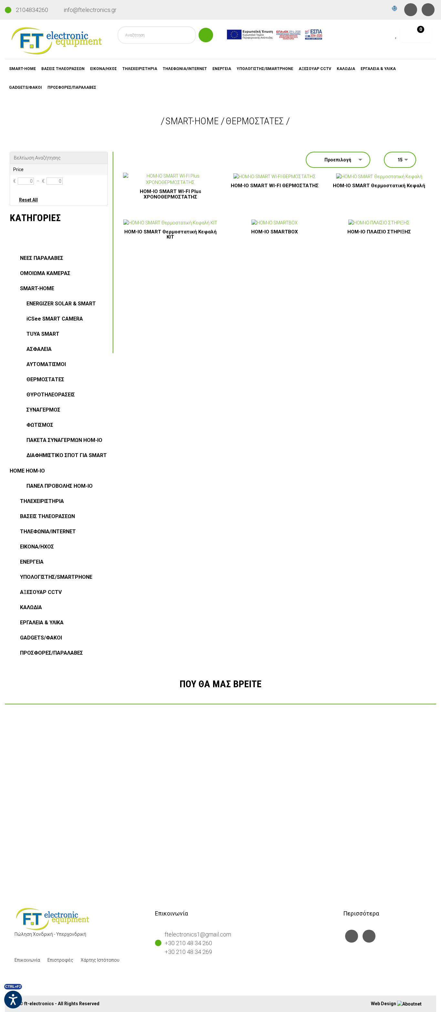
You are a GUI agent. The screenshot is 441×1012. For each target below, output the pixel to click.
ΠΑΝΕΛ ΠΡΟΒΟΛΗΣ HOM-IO (59, 486)
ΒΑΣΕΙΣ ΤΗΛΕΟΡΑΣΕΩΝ (63, 68)
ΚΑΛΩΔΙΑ (346, 68)
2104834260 (32, 9)
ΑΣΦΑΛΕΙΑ (39, 349)
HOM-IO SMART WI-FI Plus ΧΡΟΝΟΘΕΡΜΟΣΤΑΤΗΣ (170, 194)
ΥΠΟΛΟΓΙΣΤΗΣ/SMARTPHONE (265, 68)
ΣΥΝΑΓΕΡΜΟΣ (43, 410)
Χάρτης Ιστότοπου (100, 960)
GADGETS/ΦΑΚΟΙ (25, 87)
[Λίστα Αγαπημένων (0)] (396, 35)
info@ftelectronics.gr (90, 9)
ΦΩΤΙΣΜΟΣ (39, 425)
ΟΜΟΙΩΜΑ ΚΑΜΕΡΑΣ (45, 273)
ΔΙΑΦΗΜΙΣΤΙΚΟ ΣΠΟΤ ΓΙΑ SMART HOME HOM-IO (58, 463)
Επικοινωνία (27, 960)
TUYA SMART (42, 334)
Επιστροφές (60, 960)
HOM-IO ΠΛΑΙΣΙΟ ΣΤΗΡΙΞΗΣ (379, 232)
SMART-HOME (22, 68)
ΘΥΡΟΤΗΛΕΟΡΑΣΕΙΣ (50, 395)
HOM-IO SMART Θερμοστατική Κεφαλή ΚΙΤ (170, 234)
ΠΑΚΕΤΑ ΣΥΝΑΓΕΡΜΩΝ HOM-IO (64, 440)
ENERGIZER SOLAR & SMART (61, 304)
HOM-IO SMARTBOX (274, 232)
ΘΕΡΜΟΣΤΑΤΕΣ (255, 121)
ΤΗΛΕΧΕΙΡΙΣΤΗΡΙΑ (139, 68)
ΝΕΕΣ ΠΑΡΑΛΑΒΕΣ (41, 258)
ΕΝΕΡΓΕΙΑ (221, 68)
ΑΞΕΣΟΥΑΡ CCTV (315, 68)
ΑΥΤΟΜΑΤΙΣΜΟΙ (46, 364)
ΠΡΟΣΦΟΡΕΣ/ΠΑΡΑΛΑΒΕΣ (71, 87)
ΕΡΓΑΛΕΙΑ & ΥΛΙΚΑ (378, 68)
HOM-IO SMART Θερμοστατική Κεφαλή (379, 186)
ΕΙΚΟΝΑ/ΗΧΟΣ (103, 68)
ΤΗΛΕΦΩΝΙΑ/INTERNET (185, 68)
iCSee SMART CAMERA (54, 319)
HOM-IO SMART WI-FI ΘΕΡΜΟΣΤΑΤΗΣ (275, 186)
